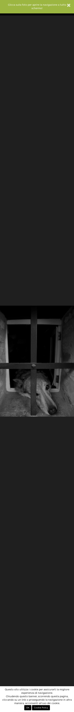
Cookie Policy (41, 708)
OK (27, 708)
